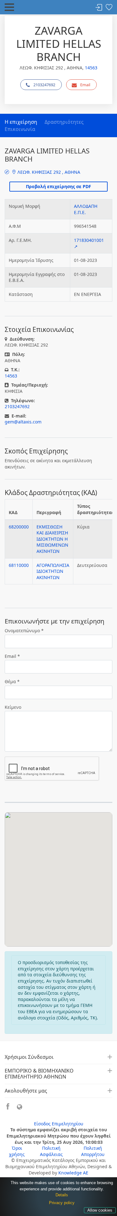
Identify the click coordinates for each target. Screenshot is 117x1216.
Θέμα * (12, 681)
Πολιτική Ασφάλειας (51, 1151)
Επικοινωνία (20, 129)
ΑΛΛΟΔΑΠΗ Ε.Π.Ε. (85, 209)
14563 (91, 68)
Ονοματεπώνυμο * (24, 630)
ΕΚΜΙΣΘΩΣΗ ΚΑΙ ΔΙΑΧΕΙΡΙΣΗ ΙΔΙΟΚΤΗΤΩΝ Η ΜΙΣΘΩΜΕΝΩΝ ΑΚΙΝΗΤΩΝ (52, 539)
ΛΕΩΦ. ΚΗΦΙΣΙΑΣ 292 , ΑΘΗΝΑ (48, 172)
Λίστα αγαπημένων (108, 7)
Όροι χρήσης (17, 1151)
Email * (12, 656)
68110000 (19, 565)
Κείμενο (13, 707)
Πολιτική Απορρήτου (93, 1151)
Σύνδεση (98, 7)
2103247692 (44, 85)
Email (85, 85)
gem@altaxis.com (23, 422)
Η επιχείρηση (21, 121)
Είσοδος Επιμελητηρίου (58, 1124)
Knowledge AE (73, 1173)
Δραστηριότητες (64, 121)
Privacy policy (62, 1202)
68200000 (19, 527)
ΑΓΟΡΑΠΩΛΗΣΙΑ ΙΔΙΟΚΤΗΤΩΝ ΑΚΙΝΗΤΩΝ (53, 571)
